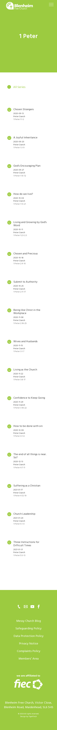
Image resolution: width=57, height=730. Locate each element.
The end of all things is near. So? (29, 456)
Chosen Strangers (23, 109)
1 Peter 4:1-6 (18, 436)
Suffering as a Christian (26, 485)
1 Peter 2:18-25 (20, 323)
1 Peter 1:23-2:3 (20, 235)
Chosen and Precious (25, 253)
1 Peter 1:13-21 (19, 204)
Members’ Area (29, 658)
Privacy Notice (28, 643)
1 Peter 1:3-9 (18, 147)
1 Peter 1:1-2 (18, 119)
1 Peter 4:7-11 (19, 467)
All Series (18, 87)
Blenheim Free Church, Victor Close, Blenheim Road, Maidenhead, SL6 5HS (28, 705)
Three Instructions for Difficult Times (26, 544)
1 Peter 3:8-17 (19, 379)
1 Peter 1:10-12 (19, 175)
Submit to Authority (25, 282)
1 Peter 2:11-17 (19, 291)
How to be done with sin (28, 426)
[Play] (9, 110)
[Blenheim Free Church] (28, 681)
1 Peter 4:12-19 (19, 495)
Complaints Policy (28, 651)
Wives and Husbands (25, 341)
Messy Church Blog (28, 621)
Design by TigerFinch (28, 716)
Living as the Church (25, 369)
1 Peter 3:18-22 (20, 408)
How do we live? (23, 194)
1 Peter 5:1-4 (18, 524)
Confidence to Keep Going (29, 398)
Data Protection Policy (28, 636)
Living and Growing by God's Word (30, 224)
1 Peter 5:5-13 (19, 555)
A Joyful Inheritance (25, 137)
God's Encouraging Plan (26, 166)
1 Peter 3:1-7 (18, 351)
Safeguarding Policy (28, 628)
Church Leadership (24, 514)
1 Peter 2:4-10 (19, 263)
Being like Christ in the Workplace (26, 312)
